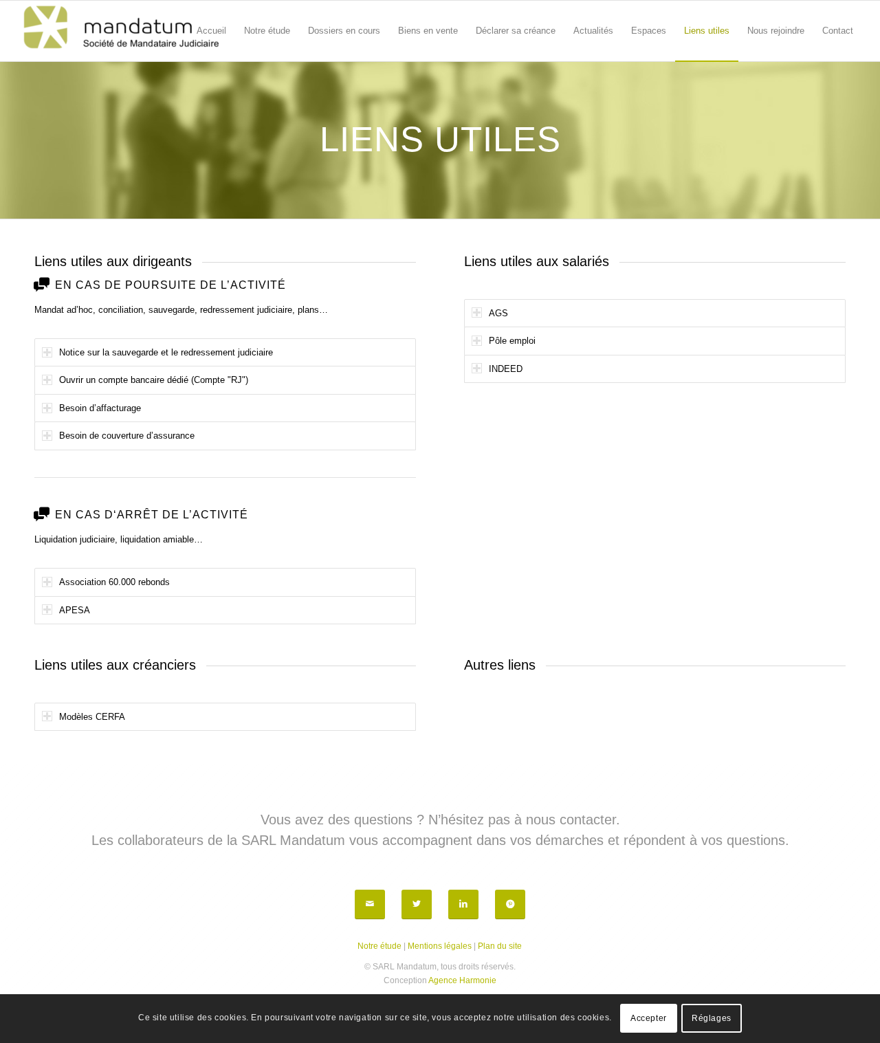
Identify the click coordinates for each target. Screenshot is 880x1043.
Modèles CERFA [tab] (92, 717)
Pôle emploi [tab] (512, 341)
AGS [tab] (498, 313)
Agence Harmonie (462, 980)
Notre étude (380, 946)
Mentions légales (440, 946)
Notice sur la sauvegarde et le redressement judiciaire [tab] (166, 352)
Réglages (712, 1019)
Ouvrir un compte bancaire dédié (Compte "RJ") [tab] (153, 380)
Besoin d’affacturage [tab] (100, 408)
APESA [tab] (74, 610)
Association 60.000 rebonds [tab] (114, 582)
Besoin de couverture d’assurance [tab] (127, 435)
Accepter (648, 1019)
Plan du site (500, 946)
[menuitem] (211, 31)
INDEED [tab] (505, 369)
